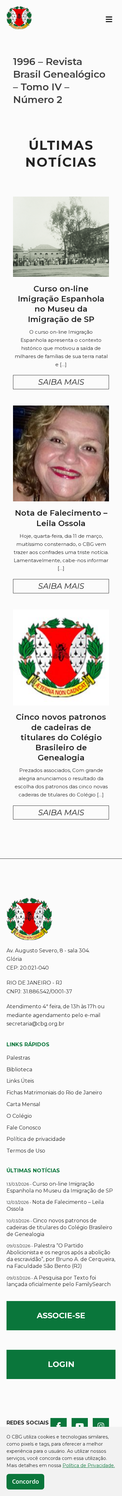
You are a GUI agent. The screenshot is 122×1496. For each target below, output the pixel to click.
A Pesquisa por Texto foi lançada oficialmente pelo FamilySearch (59, 1281)
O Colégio (19, 1116)
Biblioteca (19, 1069)
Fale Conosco (24, 1128)
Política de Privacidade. (88, 1465)
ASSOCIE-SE (61, 1315)
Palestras (18, 1058)
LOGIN (61, 1364)
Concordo (25, 1481)
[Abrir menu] (108, 18)
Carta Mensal (23, 1104)
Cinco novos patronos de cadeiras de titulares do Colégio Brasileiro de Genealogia (59, 1227)
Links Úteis (20, 1081)
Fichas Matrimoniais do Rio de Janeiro (54, 1093)
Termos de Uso (26, 1151)
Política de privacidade (36, 1139)
